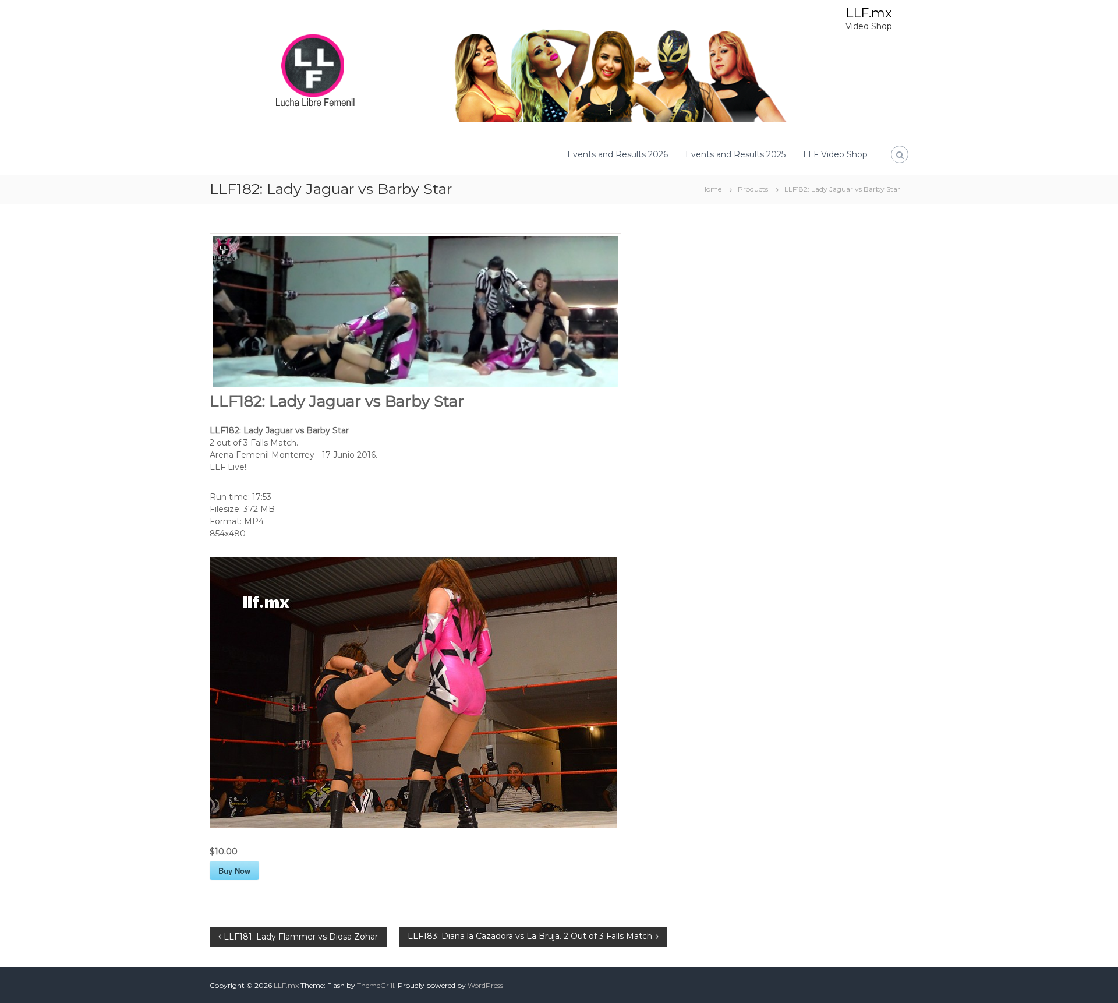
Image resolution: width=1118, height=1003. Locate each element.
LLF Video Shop (835, 154)
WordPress (485, 985)
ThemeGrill (375, 985)
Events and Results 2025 (735, 154)
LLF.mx (868, 13)
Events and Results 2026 (617, 154)
